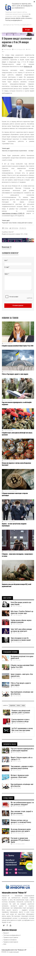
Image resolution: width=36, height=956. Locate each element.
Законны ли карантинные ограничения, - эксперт (18, 150)
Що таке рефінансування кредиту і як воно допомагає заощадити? (22, 803)
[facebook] (7, 925)
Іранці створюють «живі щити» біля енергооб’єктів (22, 675)
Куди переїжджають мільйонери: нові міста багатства (22, 693)
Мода (23, 705)
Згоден (27, 29)
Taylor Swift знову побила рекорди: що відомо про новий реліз (21, 630)
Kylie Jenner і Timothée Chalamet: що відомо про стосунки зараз (22, 612)
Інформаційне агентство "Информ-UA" (14, 950)
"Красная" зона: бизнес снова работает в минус (17, 223)
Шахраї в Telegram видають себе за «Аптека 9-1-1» (21, 758)
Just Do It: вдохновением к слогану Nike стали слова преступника (22, 729)
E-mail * (7, 267)
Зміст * (7, 274)
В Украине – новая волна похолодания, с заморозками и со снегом (17, 555)
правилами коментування (13, 16)
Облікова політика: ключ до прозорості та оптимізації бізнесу (21, 821)
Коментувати (18, 305)
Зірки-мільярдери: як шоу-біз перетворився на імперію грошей (21, 639)
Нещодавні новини (10, 652)
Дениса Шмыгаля (7, 57)
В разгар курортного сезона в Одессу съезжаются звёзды (20, 720)
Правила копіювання (10, 940)
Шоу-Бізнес (7, 598)
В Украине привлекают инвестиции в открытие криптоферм (15, 494)
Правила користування (10, 937)
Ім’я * (6, 260)
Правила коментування (10, 942)
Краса (18, 705)
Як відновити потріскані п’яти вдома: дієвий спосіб (22, 657)
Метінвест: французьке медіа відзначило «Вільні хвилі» (20, 776)
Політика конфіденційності (12, 935)
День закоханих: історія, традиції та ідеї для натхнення (22, 812)
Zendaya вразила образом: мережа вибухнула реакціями (21, 621)
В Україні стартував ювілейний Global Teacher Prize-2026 (17, 346)
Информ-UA (28, 66)
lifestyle (5, 705)
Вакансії (6, 933)
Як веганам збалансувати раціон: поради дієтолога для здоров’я (21, 830)
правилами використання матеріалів (17, 14)
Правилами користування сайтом (16, 12)
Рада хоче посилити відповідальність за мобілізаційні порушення (17, 403)
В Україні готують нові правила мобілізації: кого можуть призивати (17, 434)
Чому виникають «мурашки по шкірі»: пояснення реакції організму (22, 767)
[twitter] (4, 925)
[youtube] (10, 925)
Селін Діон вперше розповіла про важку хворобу (21, 603)
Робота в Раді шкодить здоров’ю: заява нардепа (15, 374)
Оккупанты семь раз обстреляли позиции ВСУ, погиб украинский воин (16, 585)
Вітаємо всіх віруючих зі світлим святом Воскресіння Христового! (16, 464)
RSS (4, 944)
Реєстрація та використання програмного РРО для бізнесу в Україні (20, 840)
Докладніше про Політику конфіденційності (17, 25)
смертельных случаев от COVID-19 (13, 213)
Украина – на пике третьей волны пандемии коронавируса (14, 525)
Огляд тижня (8, 798)
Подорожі (12, 705)
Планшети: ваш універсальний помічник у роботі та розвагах (21, 712)
